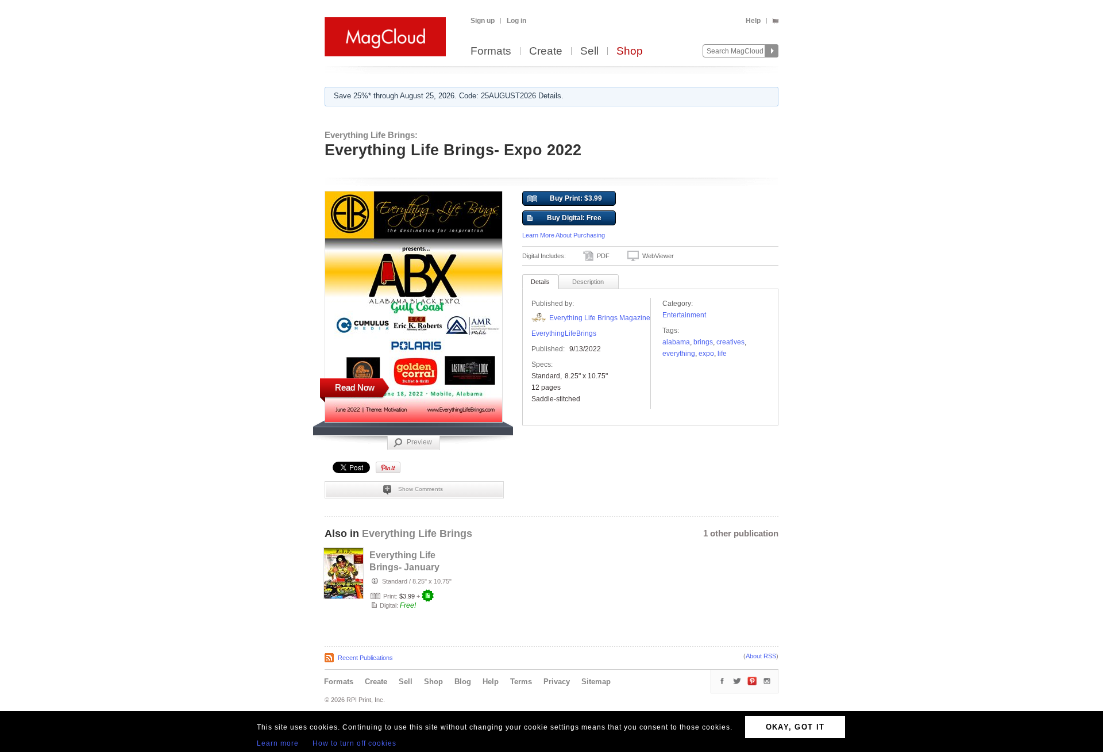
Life (722, 354)
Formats (490, 51)
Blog (462, 681)
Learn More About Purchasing (563, 235)
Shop (629, 51)
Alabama (676, 342)
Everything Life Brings (417, 533)
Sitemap (596, 681)
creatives (730, 342)
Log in (516, 21)
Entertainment (684, 315)
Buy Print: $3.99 (576, 198)
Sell (589, 51)
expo (706, 354)
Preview (419, 442)
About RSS (761, 656)
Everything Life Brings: (371, 135)
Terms (521, 681)
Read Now (355, 387)
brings (703, 342)
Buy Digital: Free (574, 218)
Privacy (556, 681)
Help (753, 21)
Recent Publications (365, 657)
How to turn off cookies (354, 743)
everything (678, 354)
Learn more (278, 743)
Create (545, 51)
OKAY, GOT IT (795, 727)
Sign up (482, 21)
